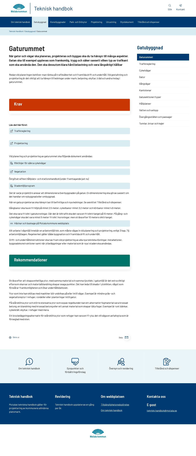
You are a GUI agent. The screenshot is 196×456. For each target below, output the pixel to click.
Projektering (96, 22)
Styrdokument (127, 22)
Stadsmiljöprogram (24, 185)
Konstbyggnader (58, 22)
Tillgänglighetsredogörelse (115, 404)
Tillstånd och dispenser (148, 22)
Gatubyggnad (40, 22)
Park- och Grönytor (78, 22)
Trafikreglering (22, 130)
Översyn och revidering (121, 368)
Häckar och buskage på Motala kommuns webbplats (41, 223)
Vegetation (20, 171)
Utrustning (111, 22)
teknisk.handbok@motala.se (162, 410)
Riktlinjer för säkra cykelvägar (30, 163)
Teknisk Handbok (16, 31)
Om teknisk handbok (20, 22)
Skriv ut (16, 337)
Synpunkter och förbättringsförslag (75, 370)
